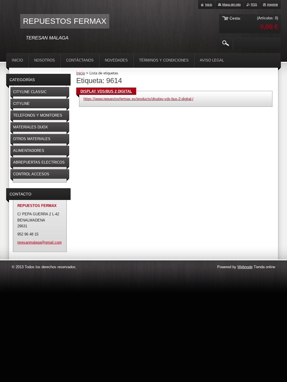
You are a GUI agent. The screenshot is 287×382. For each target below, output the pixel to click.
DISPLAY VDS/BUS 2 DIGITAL (106, 91)
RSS (254, 4)
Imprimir (272, 4)
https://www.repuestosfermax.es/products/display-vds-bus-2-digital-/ (138, 99)
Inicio (80, 73)
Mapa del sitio (231, 4)
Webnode (245, 267)
